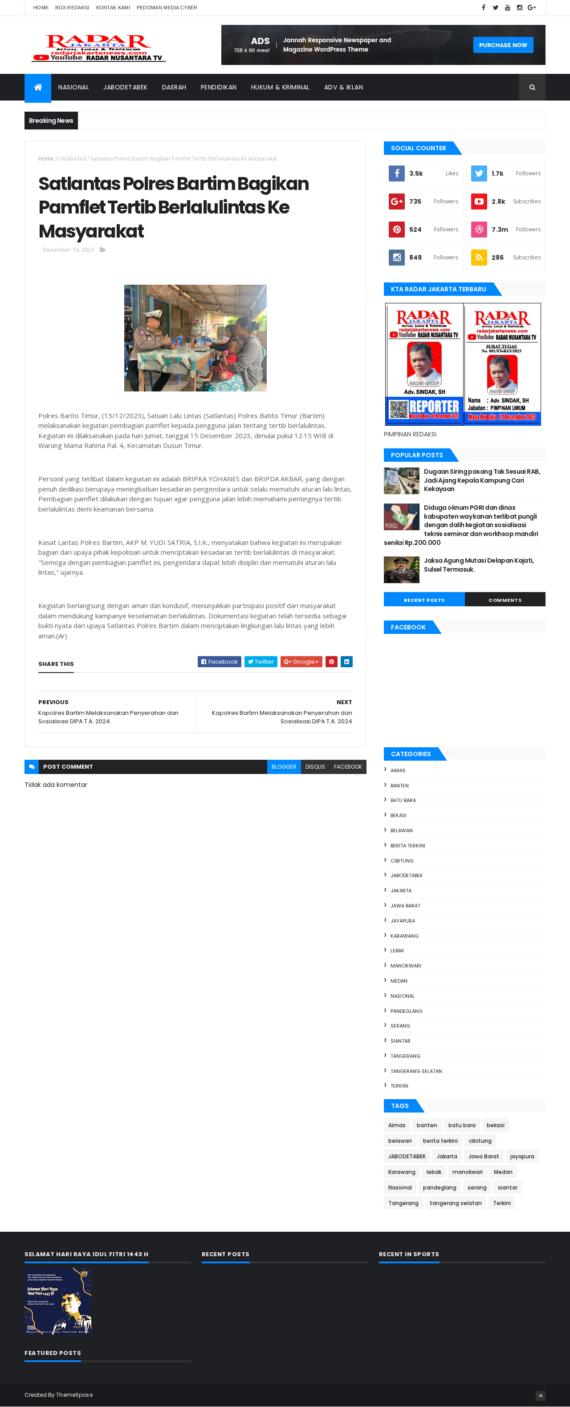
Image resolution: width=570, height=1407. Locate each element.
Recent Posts (424, 600)
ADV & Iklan (343, 87)
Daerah (174, 87)
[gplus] (532, 8)
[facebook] (484, 8)
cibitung (402, 860)
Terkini (399, 1085)
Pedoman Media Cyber (167, 7)
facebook (348, 766)
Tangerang (405, 1056)
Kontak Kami (113, 7)
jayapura (403, 920)
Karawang (405, 935)
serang (400, 1025)
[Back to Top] (541, 1396)
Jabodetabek (125, 87)
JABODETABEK (407, 875)
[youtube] (508, 8)
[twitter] (496, 8)
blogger (284, 766)
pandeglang (407, 1011)
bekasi (399, 815)
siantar (401, 1040)
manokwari (406, 965)
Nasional (73, 87)
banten (400, 785)
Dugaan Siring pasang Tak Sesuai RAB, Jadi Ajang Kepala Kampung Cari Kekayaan (482, 480)
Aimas (398, 770)
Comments (505, 600)
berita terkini (408, 845)
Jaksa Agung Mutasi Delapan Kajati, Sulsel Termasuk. (479, 565)
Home (41, 7)
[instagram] (520, 8)
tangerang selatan (416, 1071)
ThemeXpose (74, 1395)
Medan (399, 980)
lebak (397, 950)
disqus (315, 766)
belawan (402, 830)
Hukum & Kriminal (280, 87)
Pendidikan (219, 87)
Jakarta (401, 890)
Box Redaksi (72, 7)
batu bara (403, 800)
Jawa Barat (405, 905)
